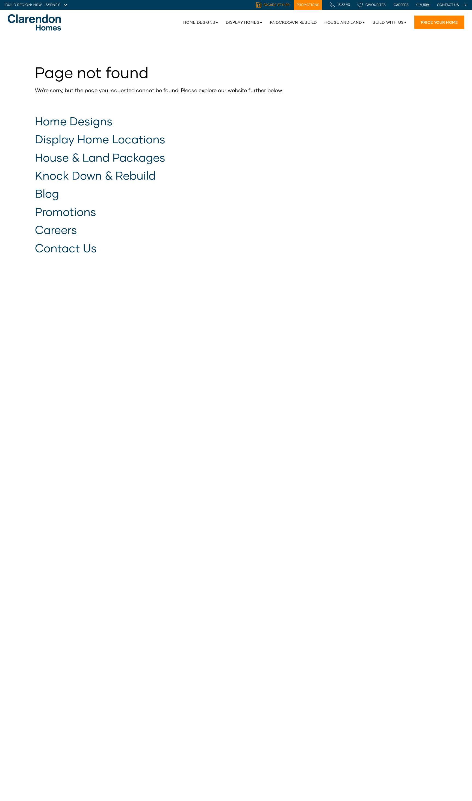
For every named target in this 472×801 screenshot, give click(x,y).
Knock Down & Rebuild (95, 175)
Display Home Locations (100, 139)
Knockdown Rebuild (293, 22)
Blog (47, 193)
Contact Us (66, 248)
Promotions (65, 211)
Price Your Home (439, 22)
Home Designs (74, 121)
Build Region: (18, 5)
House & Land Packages (100, 157)
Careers (56, 229)
